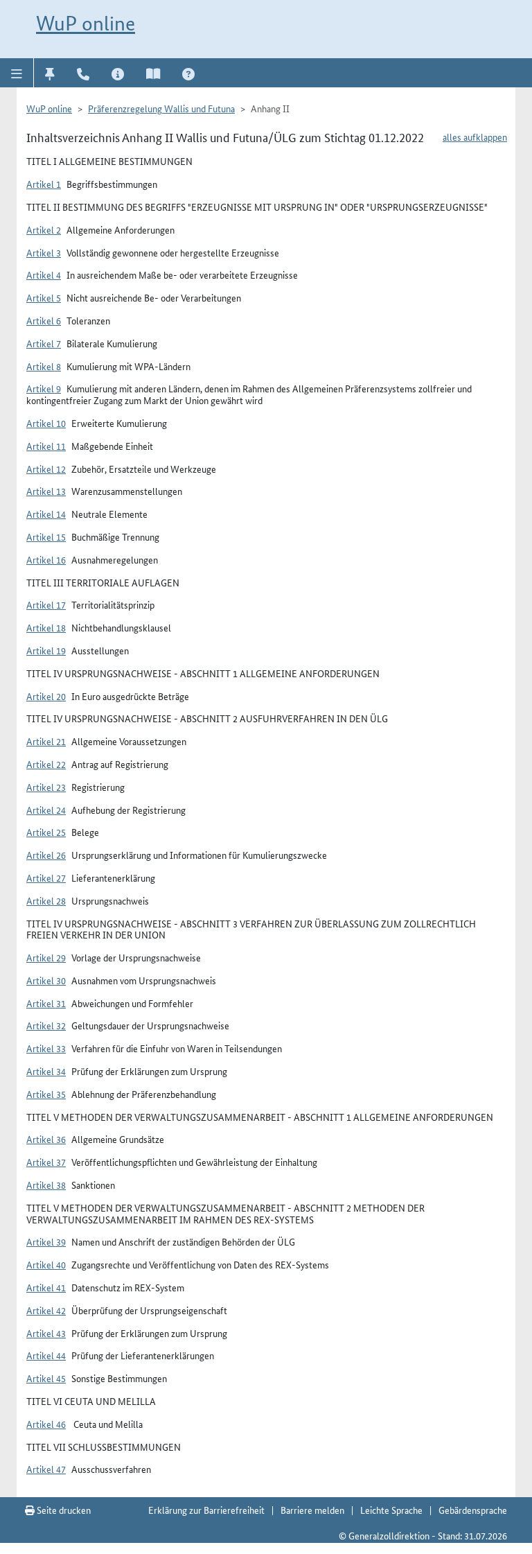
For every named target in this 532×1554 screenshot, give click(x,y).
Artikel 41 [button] (46, 1287)
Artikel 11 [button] (46, 446)
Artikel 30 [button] (46, 980)
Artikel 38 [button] (46, 1184)
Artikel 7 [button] (43, 343)
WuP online (85, 23)
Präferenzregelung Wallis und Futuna (161, 108)
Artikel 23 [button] (46, 787)
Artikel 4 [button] (43, 274)
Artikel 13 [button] (46, 491)
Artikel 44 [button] (46, 1355)
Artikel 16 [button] (46, 559)
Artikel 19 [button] (46, 650)
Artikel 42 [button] (46, 1310)
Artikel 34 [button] (46, 1071)
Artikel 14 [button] (46, 514)
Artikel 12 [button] (46, 468)
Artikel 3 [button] (43, 252)
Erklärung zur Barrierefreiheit (206, 1510)
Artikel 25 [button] (46, 832)
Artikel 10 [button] (46, 423)
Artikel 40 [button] (46, 1264)
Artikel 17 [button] (46, 604)
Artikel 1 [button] (43, 184)
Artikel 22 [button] (46, 764)
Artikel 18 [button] (46, 627)
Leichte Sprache (391, 1510)
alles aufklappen (475, 136)
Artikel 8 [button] (43, 366)
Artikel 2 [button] (43, 229)
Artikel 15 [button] (46, 536)
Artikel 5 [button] (43, 297)
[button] (17, 72)
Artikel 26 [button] (46, 855)
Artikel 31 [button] (46, 1003)
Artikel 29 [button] (46, 957)
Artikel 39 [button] (46, 1241)
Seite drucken (63, 1510)
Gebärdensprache (472, 1510)
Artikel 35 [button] (46, 1094)
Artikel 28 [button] (46, 900)
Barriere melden (312, 1510)
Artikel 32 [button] (46, 1025)
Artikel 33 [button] (46, 1048)
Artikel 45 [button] (46, 1378)
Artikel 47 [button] (46, 1469)
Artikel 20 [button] (46, 696)
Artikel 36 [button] (46, 1139)
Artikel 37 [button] (46, 1162)
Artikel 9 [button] (43, 388)
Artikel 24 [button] (46, 810)
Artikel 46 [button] (46, 1424)
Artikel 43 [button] (46, 1333)
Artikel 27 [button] (46, 877)
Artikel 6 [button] (43, 320)
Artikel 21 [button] (46, 741)
